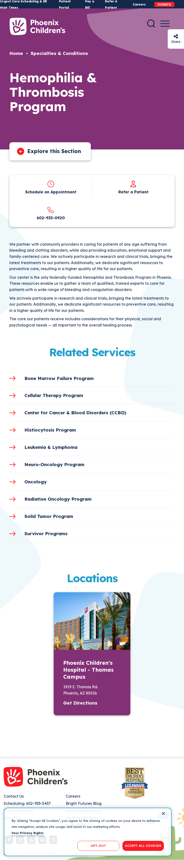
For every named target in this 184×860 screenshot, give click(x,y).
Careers (139, 4)
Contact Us (14, 796)
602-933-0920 (51, 217)
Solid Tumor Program (48, 516)
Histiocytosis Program (50, 430)
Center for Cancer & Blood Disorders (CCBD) (75, 412)
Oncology (35, 482)
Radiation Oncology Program (58, 499)
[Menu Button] (165, 24)
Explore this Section (54, 151)
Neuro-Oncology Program (54, 464)
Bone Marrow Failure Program (59, 378)
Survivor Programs (46, 533)
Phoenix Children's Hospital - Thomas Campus (88, 669)
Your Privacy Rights (28, 833)
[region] (88, 832)
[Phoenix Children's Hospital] (37, 26)
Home (16, 53)
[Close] (163, 813)
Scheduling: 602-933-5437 (27, 803)
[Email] (176, 36)
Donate (164, 4)
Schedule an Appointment (50, 192)
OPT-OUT (98, 846)
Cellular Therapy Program (53, 395)
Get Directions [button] (80, 703)
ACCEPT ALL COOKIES (143, 846)
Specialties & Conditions (59, 53)
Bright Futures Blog (84, 803)
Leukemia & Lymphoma (50, 447)
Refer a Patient (133, 192)
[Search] (151, 23)
